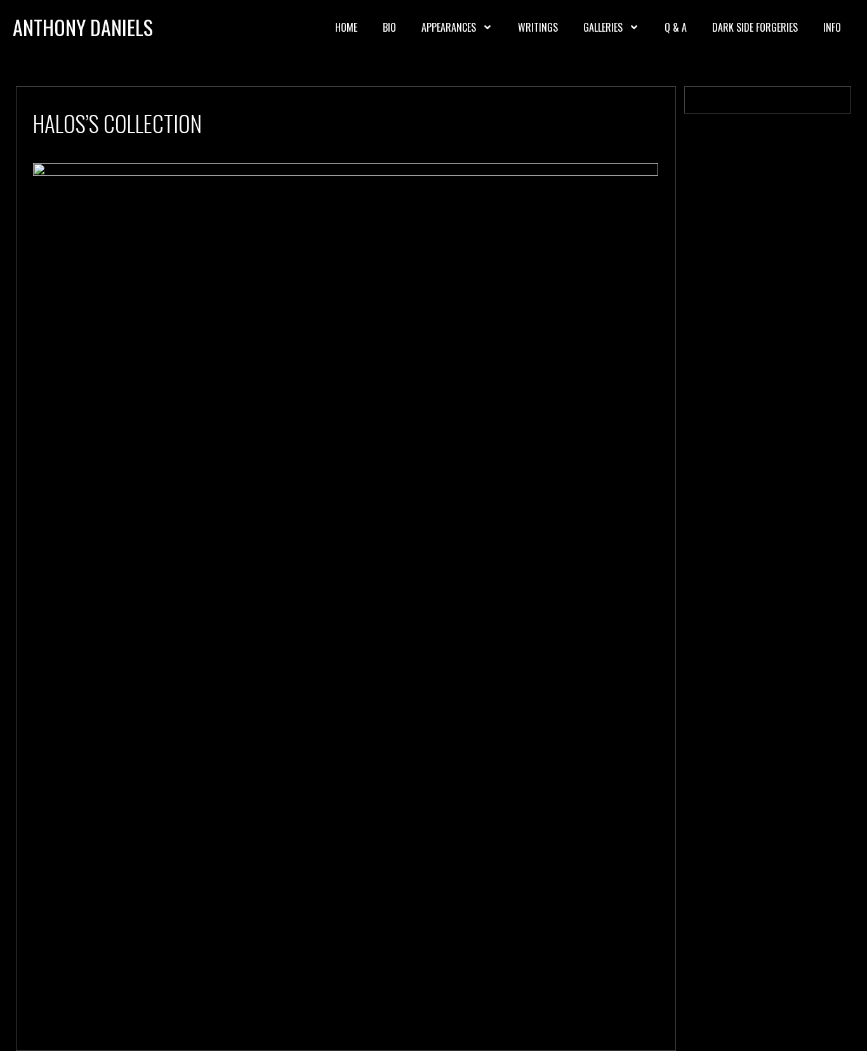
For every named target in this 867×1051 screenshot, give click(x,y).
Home (346, 27)
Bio (389, 27)
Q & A (676, 27)
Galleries (603, 27)
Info (832, 27)
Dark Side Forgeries (755, 27)
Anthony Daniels (83, 27)
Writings (538, 27)
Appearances (448, 27)
